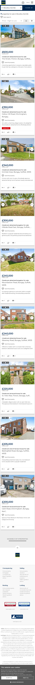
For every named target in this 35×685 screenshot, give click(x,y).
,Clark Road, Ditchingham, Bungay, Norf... (17, 502)
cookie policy (29, 675)
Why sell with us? (24, 574)
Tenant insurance (7, 593)
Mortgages (5, 572)
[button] (17, 682)
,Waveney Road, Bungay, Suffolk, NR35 (17, 332)
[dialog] (17, 675)
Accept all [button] (9, 677)
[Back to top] (17, 555)
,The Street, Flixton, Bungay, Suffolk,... (17, 51)
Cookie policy (13, 663)
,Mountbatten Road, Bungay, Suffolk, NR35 (17, 276)
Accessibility (5, 663)
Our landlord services (25, 590)
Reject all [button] (26, 677)
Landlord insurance (25, 591)
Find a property (7, 571)
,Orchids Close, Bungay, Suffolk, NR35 (17, 164)
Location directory (19, 661)
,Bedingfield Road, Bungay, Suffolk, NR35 (17, 444)
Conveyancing (6, 574)
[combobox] (11, 8)
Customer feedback (8, 661)
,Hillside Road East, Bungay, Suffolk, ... (17, 219)
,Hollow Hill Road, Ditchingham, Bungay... (17, 107)
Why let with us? (24, 588)
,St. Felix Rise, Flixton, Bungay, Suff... (17, 388)
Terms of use (20, 663)
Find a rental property (8, 588)
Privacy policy (28, 661)
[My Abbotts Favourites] (23, 3)
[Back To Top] (17, 548)
